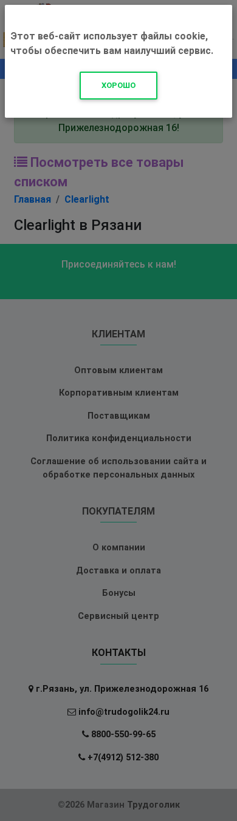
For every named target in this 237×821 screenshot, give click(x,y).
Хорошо (118, 85)
